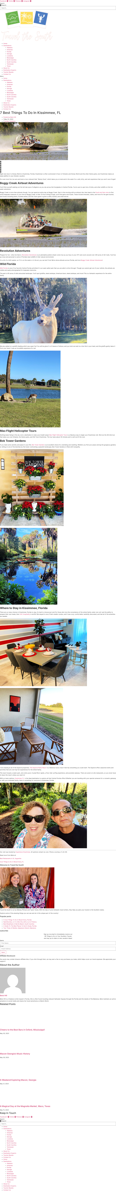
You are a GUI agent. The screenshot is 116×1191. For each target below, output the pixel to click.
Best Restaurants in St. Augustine (10, 858)
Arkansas (10, 49)
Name (2, 940)
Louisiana (10, 56)
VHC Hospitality (25, 614)
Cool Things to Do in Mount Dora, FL (12, 862)
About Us (6, 68)
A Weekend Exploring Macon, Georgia (18, 1080)
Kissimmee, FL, (19, 778)
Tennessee (10, 64)
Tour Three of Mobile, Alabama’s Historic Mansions (19, 928)
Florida (9, 52)
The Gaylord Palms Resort (38, 768)
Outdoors (12, 121)
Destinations (7, 45)
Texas (9, 66)
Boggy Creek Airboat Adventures (91, 260)
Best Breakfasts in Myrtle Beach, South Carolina (18, 924)
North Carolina (11, 60)
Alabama (9, 47)
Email (1, 946)
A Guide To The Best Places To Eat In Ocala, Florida (20, 926)
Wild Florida (4, 268)
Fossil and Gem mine (102, 192)
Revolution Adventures (29, 255)
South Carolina (11, 62)
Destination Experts (9, 70)
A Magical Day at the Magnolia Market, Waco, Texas (25, 1106)
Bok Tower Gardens (38, 445)
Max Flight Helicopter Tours (58, 435)
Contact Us (7, 74)
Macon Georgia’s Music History (15, 1053)
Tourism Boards (8, 72)
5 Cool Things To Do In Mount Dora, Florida (17, 920)
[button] (58, 76)
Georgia (9, 54)
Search (2, 3)
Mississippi (10, 58)
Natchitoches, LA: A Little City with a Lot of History (20, 922)
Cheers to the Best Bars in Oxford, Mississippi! (22, 1030)
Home (5, 43)
